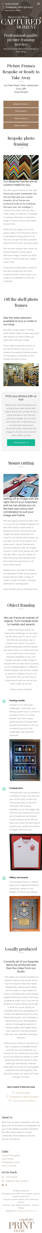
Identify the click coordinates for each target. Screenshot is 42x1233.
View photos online (12, 10)
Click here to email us (24, 1100)
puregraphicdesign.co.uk (26, 1211)
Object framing (20, 126)
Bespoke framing (20, 104)
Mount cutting (20, 118)
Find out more (19, 442)
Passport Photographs (11, 1155)
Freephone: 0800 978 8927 (19, 7)
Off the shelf (20, 111)
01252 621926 (21, 92)
